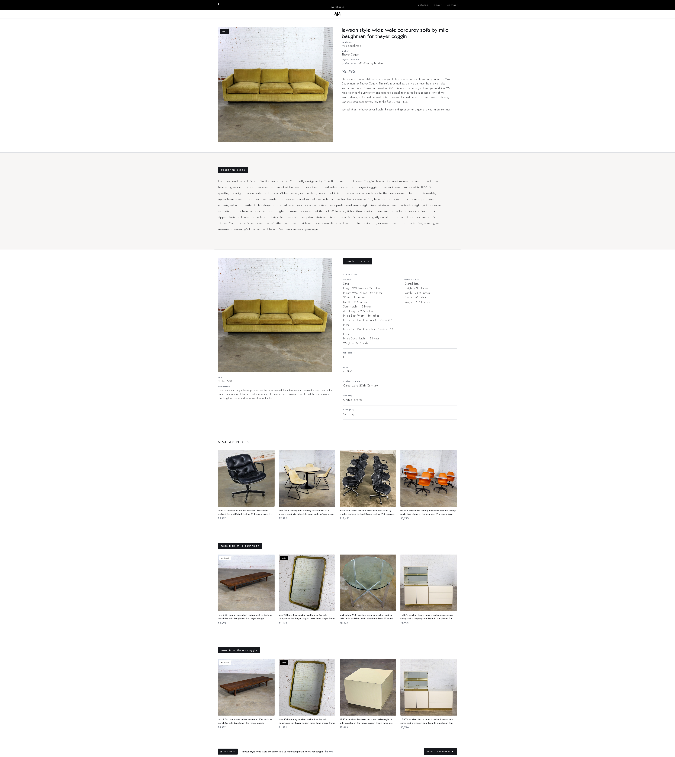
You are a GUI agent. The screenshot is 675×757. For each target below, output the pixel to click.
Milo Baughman (351, 46)
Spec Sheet (230, 751)
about (438, 5)
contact (452, 5)
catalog (423, 5)
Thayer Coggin (350, 54)
